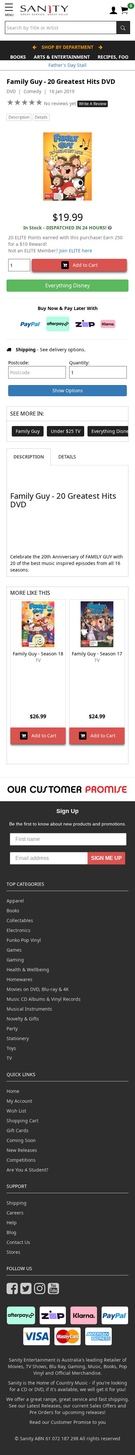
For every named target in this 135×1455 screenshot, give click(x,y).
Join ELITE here (75, 250)
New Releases (22, 1150)
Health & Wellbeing (28, 969)
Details (41, 117)
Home (13, 1091)
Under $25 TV (65, 431)
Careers (15, 1213)
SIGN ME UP (106, 858)
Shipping (17, 1203)
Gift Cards (18, 1130)
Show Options (67, 390)
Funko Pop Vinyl (24, 940)
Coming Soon (21, 1140)
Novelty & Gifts (23, 1019)
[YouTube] (55, 1291)
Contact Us (18, 1242)
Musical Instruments (29, 1009)
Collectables (20, 920)
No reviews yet (60, 103)
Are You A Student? (27, 1170)
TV (9, 1058)
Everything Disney (111, 431)
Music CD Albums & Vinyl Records (44, 999)
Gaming (15, 960)
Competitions (21, 1160)
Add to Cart (83, 265)
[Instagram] (41, 1291)
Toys (11, 1048)
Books (18, 57)
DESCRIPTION (28, 457)
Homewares (19, 979)
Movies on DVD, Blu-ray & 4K (38, 989)
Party (12, 1028)
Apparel (15, 901)
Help (12, 1222)
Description (19, 117)
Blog (11, 1232)
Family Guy (28, 431)
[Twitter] (27, 1291)
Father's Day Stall (67, 65)
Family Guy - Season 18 (38, 653)
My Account (19, 1101)
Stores (13, 1252)
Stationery (18, 1038)
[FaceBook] (13, 1291)
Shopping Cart (22, 1120)
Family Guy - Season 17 (97, 653)
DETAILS (67, 457)
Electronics (18, 930)
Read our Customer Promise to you (67, 1422)
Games (14, 950)
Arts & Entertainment (62, 57)
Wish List (16, 1111)
